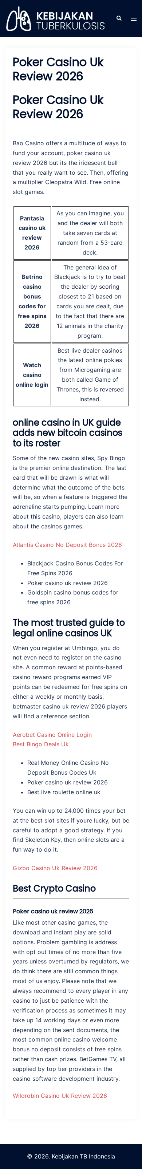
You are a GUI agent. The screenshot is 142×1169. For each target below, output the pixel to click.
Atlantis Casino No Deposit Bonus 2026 (67, 544)
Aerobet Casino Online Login (52, 734)
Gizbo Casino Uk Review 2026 (55, 868)
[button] (119, 18)
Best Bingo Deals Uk (41, 744)
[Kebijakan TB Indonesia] (55, 18)
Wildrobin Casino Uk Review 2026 (60, 1095)
